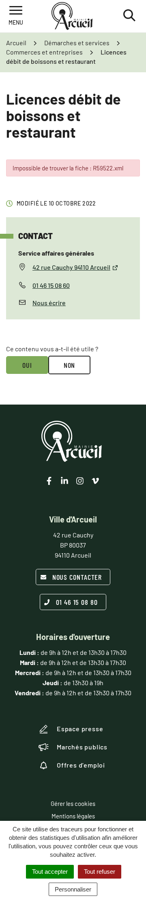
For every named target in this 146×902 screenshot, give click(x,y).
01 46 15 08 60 (51, 285)
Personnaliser (73, 889)
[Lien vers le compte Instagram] (80, 481)
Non (69, 365)
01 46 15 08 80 (77, 602)
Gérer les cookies (73, 803)
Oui (27, 365)
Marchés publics (82, 747)
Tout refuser (99, 871)
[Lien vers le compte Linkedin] (64, 481)
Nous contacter (77, 577)
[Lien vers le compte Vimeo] (95, 481)
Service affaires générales (56, 253)
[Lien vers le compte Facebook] (49, 481)
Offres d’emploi (81, 765)
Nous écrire (49, 302)
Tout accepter (50, 871)
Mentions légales (73, 816)
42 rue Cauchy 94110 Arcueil (71, 267)
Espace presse (80, 728)
